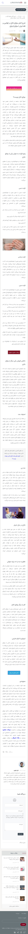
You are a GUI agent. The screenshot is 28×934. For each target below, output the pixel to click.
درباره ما (17, 913)
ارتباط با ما (24, 913)
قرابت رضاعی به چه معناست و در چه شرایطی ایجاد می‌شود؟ (11, 858)
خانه (24, 16)
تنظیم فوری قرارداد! (20, 10)
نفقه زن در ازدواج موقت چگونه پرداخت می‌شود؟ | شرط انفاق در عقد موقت (11, 887)
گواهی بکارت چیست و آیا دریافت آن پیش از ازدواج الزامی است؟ (11, 868)
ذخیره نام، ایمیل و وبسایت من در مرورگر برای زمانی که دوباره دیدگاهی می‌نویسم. (14, 816)
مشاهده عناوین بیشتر (14, 906)
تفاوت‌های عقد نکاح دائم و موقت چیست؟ (12, 897)
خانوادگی (19, 16)
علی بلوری (21, 31)
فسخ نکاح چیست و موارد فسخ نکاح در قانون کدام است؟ (11, 877)
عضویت (23, 924)
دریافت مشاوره (7, 730)
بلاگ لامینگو (16, 738)
